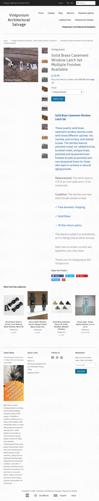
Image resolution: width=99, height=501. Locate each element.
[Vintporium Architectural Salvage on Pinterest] (57, 358)
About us (70, 13)
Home (41, 13)
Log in (60, 3)
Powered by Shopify (69, 491)
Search (30, 357)
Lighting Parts (65, 19)
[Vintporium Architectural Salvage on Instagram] (61, 358)
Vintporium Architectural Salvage (19, 20)
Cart (71, 3)
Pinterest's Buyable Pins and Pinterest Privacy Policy (37, 367)
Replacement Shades (84, 19)
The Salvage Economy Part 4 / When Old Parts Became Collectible (13, 360)
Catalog (51, 13)
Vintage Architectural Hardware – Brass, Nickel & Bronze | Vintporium (34, 41)
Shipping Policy (33, 372)
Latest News (9, 353)
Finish (54, 87)
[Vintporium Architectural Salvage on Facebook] (52, 358)
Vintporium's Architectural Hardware (78, 26)
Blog (61, 13)
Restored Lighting (86, 13)
